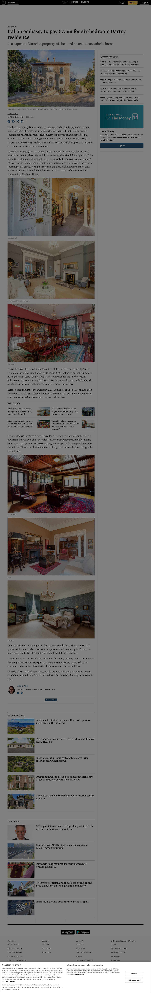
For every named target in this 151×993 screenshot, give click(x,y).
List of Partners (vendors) (75, 974)
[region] (75, 977)
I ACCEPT (134, 974)
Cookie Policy (10, 981)
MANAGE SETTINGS (134, 980)
